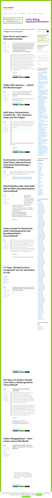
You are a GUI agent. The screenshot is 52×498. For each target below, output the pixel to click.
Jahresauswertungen (41, 155)
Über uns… (11, 13)
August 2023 (40, 213)
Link (33, 200)
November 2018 (40, 274)
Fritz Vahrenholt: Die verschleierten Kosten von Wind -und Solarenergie (43, 121)
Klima (39, 172)
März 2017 (39, 295)
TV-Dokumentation (6, 52)
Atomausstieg (5, 128)
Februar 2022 (40, 232)
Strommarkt (40, 182)
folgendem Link (18, 420)
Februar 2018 (40, 283)
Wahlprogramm (40, 192)
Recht (39, 179)
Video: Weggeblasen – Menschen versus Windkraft (18, 439)
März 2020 (40, 257)
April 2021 (39, 243)
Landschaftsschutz (41, 175)
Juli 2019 (39, 265)
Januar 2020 (40, 259)
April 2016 (39, 307)
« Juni (40, 64)
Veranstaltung (40, 189)
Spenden (29, 13)
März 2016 (40, 308)
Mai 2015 (39, 315)
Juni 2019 (39, 266)
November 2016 (40, 299)
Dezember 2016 (40, 298)
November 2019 (40, 261)
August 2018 (40, 277)
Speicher (39, 181)
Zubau (6, 249)
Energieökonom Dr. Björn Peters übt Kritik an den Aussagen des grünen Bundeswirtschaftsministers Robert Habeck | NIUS (42, 131)
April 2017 (39, 294)
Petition (39, 178)
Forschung (40, 167)
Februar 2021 (40, 245)
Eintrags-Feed (40, 327)
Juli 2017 (39, 291)
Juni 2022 (39, 228)
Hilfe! (15, 13)
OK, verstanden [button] (39, 494)
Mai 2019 (39, 267)
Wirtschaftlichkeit (41, 194)
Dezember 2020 (40, 247)
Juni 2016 (39, 305)
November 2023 (40, 210)
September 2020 (40, 250)
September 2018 (40, 276)
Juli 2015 (39, 314)
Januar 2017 (40, 297)
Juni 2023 (39, 215)
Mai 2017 (39, 293)
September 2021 (40, 238)
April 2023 (39, 217)
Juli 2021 (39, 240)
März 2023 (40, 218)
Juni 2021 (39, 241)
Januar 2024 (40, 208)
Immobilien (40, 171)
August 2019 (40, 264)
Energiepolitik (5, 97)
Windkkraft (5, 100)
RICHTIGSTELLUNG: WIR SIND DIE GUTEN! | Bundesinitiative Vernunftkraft (19, 188)
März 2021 (39, 244)
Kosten (39, 174)
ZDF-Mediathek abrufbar (17, 100)
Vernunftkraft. (8, 7)
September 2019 (40, 263)
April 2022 (39, 230)
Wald (4, 249)
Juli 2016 (39, 304)
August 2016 (40, 303)
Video (4, 132)
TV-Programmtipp (6, 295)
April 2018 (39, 281)
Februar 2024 (40, 207)
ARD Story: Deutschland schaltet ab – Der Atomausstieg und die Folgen (17, 115)
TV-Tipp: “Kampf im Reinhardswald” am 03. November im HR (19, 270)
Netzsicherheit (40, 177)
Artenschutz (40, 163)
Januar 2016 (40, 310)
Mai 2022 (39, 229)
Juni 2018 (39, 279)
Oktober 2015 (40, 311)
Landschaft (5, 454)
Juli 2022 (39, 227)
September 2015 (40, 312)
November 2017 (40, 287)
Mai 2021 (39, 242)
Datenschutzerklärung (26, 496)
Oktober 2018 (40, 275)
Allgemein (5, 48)
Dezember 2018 (40, 273)
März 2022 (40, 231)
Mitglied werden (22, 13)
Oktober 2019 (40, 262)
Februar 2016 (40, 309)
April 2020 (39, 256)
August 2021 (40, 239)
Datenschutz (41, 13)
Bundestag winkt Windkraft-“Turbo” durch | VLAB (42, 88)
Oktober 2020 (40, 249)
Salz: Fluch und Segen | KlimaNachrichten (15, 37)
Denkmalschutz (40, 164)
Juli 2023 (39, 214)
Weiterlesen (14, 72)
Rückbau (39, 180)
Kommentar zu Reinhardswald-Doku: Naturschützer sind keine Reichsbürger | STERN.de (17, 164)
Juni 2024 (39, 202)
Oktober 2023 (40, 211)
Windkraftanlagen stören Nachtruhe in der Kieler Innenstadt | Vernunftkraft (42, 108)
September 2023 (40, 212)
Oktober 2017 (40, 288)
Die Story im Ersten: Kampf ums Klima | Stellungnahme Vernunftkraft (18, 382)
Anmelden (39, 326)
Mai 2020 (39, 255)
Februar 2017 (40, 296)
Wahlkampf (40, 191)
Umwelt (39, 187)
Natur (8, 454)
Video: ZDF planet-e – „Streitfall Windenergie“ (18, 86)
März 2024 (40, 206)
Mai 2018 (39, 280)
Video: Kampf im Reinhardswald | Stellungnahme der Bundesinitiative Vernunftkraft (18, 232)
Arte (25, 44)
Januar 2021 (40, 246)
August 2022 (40, 226)
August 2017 (40, 290)
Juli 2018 (39, 278)
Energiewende (5, 98)
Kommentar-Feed (41, 328)
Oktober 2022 (40, 224)
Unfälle (39, 188)
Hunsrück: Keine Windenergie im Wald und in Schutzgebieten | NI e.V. (43, 117)
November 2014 (40, 319)
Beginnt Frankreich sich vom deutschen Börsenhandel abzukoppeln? (43, 153)
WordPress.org (40, 329)
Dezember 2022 (40, 222)
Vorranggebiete (40, 190)
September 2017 (40, 289)
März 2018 (39, 282)
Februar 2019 (40, 271)
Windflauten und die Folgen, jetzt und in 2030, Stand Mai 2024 (42, 79)
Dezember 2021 (40, 234)
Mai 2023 (39, 216)
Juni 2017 (39, 292)
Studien (39, 183)
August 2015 (40, 313)
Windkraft (7, 456)
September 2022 (40, 225)
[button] (15, 77)
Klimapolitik (5, 395)
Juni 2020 (39, 254)
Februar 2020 (40, 258)
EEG (38, 165)
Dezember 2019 (40, 260)
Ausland (4, 452)
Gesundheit (5, 453)
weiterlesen (14, 147)
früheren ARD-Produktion (19, 407)
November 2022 (40, 223)
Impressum (34, 13)
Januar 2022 (40, 233)
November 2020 (40, 248)
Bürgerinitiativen (6, 202)
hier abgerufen (27, 257)
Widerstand (5, 204)
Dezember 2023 (40, 209)
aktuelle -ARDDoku (18, 171)
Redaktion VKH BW (6, 45)
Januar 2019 (40, 272)
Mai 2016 (39, 306)
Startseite (5, 13)
